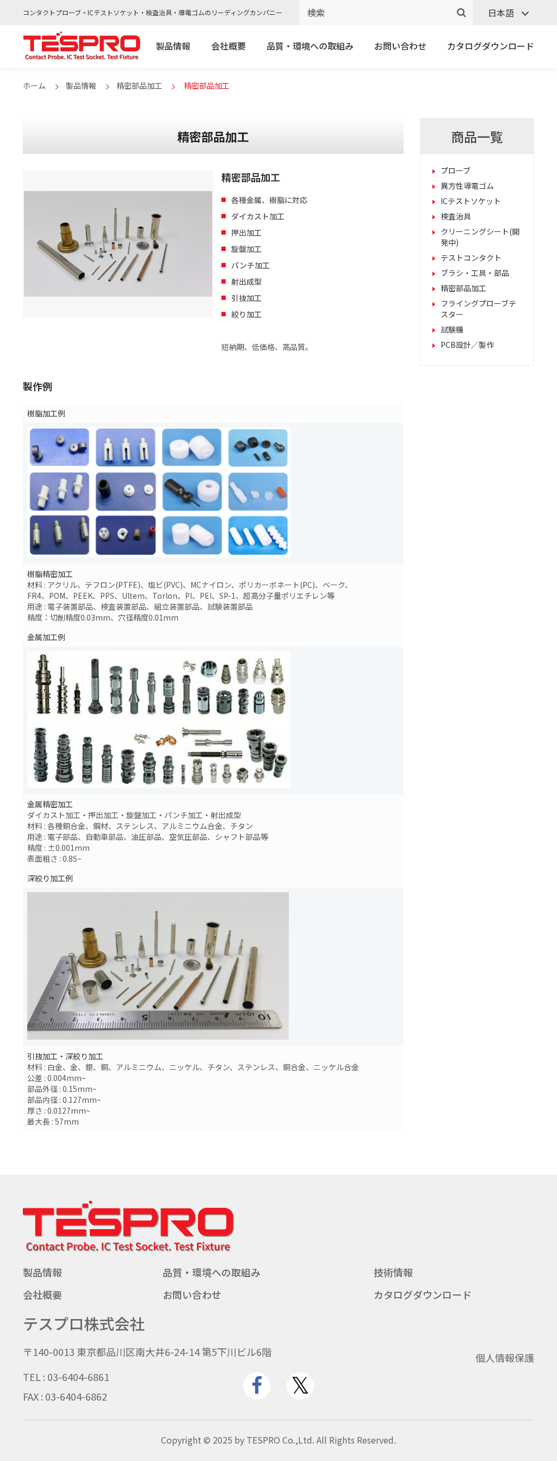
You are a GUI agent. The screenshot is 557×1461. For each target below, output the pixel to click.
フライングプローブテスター (478, 309)
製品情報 (173, 45)
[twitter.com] (300, 1385)
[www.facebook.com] (256, 1385)
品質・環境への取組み (310, 45)
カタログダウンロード (490, 45)
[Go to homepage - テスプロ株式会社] (128, 1248)
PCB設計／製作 (467, 344)
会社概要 (228, 45)
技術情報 (393, 1272)
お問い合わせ (400, 45)
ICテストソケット (471, 200)
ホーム (34, 85)
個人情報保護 (504, 1357)
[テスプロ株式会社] (82, 56)
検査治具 (456, 216)
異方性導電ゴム (467, 185)
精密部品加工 (139, 85)
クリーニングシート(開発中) (480, 237)
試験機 (452, 329)
